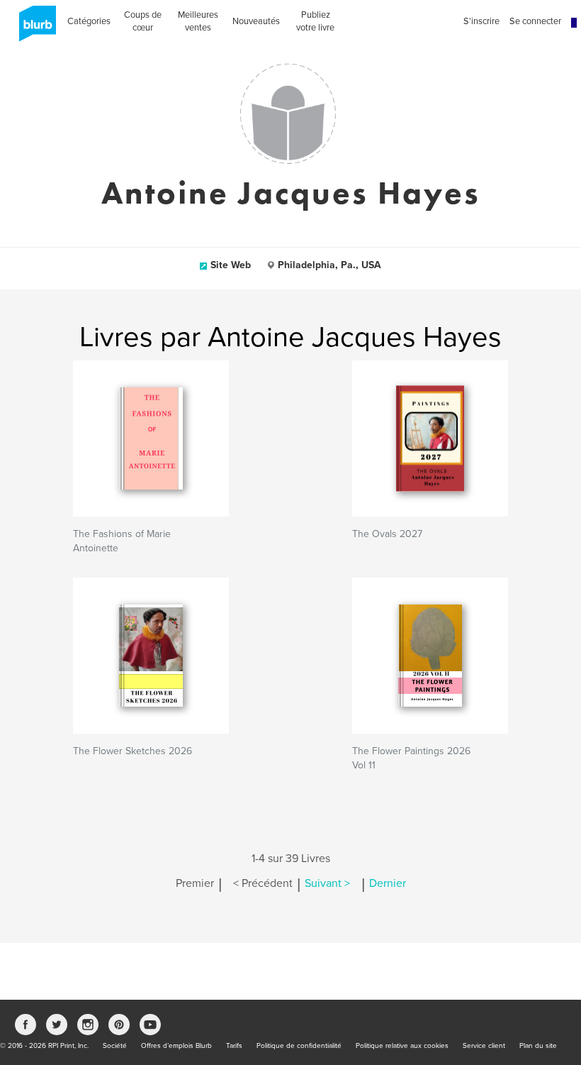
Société (115, 1046)
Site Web (230, 265)
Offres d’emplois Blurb (176, 1046)
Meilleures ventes (198, 21)
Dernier (387, 883)
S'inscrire (481, 21)
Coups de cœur (143, 21)
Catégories (89, 21)
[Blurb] (33, 28)
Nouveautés (256, 21)
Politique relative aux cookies (402, 1046)
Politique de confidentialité (299, 1046)
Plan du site (538, 1046)
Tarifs (234, 1046)
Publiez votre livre (315, 21)
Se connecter (535, 21)
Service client (484, 1046)
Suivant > (327, 883)
